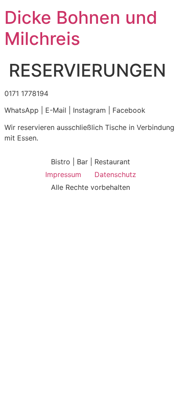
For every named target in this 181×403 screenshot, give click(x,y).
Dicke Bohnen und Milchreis (80, 28)
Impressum (63, 174)
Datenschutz (115, 174)
